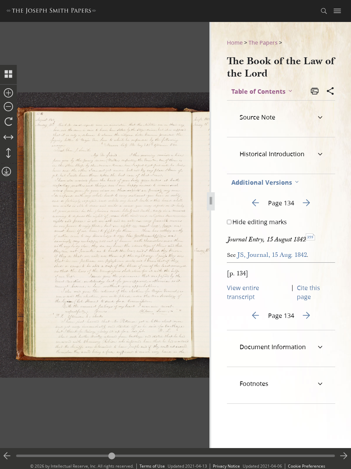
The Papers (263, 42)
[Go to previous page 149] (7, 455)
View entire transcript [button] (243, 292)
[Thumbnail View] (8, 74)
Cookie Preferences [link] (306, 466)
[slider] (175, 456)
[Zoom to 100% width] (8, 137)
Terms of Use (152, 466)
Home (235, 42)
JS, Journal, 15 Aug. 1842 (272, 255)
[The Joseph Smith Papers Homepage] (51, 12)
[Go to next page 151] (343, 455)
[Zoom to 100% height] (8, 153)
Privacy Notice (226, 466)
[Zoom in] (8, 93)
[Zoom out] (8, 107)
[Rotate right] (8, 121)
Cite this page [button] (308, 292)
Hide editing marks (259, 221)
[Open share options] (330, 91)
